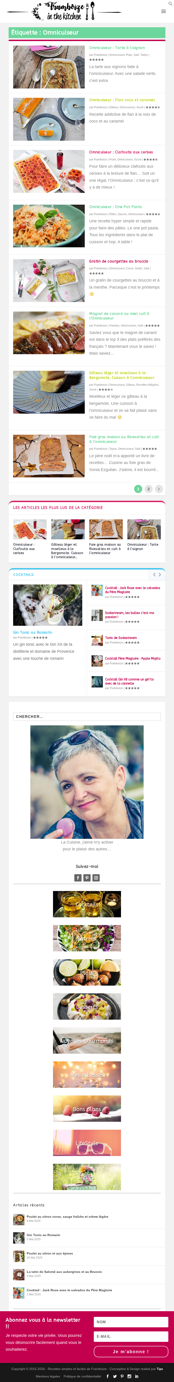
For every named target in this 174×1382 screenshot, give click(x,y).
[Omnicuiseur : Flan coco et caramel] (49, 119)
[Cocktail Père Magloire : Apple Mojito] (97, 661)
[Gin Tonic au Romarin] (47, 605)
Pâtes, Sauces (118, 214)
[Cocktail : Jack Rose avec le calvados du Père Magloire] (97, 590)
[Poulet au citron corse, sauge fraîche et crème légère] (18, 1219)
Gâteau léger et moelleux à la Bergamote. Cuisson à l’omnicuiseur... (67, 551)
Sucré (140, 107)
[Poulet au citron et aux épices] (18, 1256)
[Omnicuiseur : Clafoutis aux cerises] (49, 171)
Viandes (114, 325)
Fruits (112, 159)
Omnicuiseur (117, 54)
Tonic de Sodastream (121, 638)
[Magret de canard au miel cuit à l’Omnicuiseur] (49, 333)
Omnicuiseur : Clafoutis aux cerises (121, 152)
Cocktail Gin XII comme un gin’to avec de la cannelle (129, 681)
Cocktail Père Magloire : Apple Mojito (133, 658)
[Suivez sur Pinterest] (87, 877)
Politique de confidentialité (82, 1376)
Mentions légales (48, 1376)
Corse (129, 268)
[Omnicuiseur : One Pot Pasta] (49, 226)
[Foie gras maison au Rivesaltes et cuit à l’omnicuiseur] (49, 456)
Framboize (100, 54)
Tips (160, 1369)
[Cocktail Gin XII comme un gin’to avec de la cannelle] (97, 681)
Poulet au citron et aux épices (50, 1253)
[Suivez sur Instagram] (96, 877)
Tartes (144, 54)
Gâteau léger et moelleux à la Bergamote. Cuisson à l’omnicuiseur (121, 375)
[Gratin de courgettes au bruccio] (49, 280)
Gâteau (113, 107)
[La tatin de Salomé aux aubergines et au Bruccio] (18, 1274)
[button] (170, 4)
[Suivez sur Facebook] (78, 877)
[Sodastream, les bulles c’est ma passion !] (97, 615)
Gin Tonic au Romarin (32, 632)
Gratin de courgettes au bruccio (118, 261)
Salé (136, 54)
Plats (129, 54)
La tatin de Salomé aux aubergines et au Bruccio (64, 1272)
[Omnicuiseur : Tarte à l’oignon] (49, 67)
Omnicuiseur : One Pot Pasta (115, 207)
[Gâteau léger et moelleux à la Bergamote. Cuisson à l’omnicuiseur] (49, 392)
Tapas (113, 448)
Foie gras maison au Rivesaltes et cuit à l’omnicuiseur (105, 549)
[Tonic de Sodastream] (97, 640)
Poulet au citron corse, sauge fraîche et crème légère (67, 1216)
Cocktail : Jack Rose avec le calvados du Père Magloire (69, 1290)
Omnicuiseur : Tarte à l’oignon (117, 48)
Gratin (138, 268)
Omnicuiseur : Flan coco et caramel (122, 100)
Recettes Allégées (147, 384)
